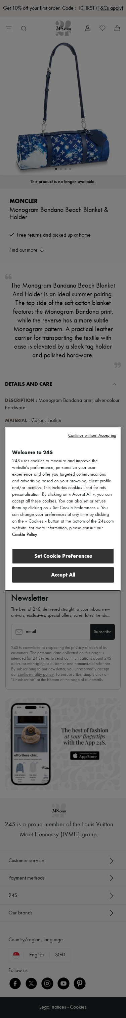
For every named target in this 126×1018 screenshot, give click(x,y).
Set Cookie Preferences (63, 556)
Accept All (63, 575)
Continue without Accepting (92, 435)
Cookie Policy (24, 534)
